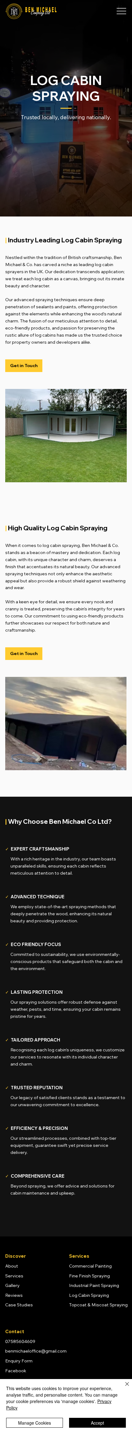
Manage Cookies (34, 1423)
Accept (97, 1423)
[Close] (123, 1387)
